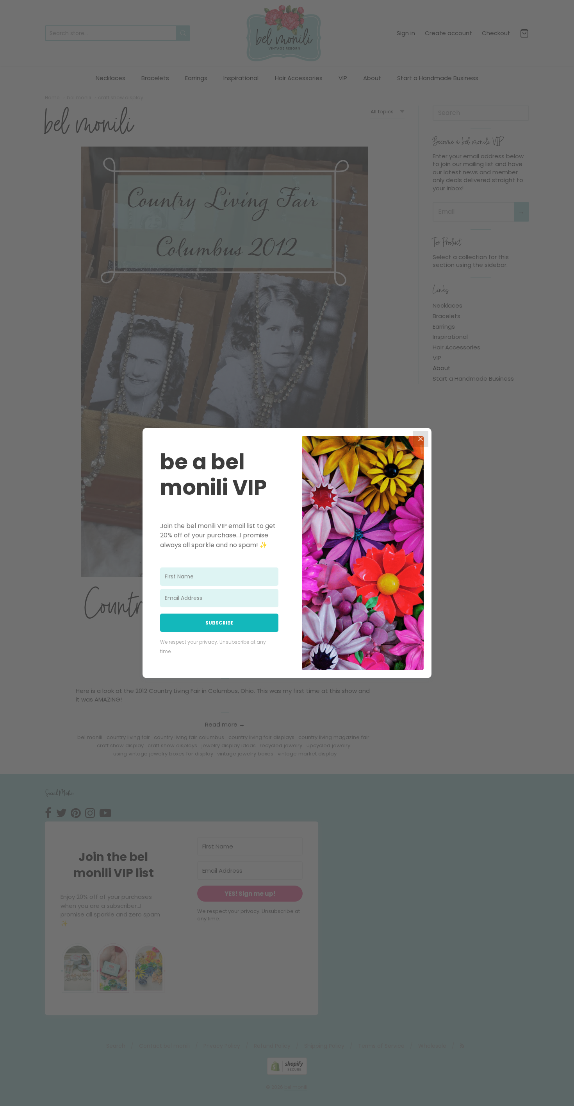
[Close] (420, 439)
